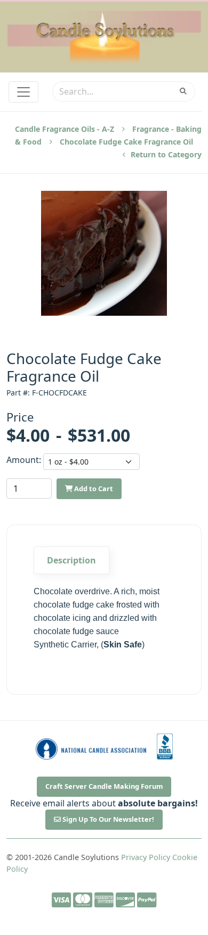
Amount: (21, 460)
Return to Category (165, 154)
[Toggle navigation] (23, 92)
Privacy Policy (145, 857)
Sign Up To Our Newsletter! (107, 819)
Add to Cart (93, 488)
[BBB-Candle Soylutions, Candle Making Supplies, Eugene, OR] (165, 747)
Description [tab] (71, 560)
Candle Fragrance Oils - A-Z (64, 129)
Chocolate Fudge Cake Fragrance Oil (126, 142)
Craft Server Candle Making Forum (104, 786)
